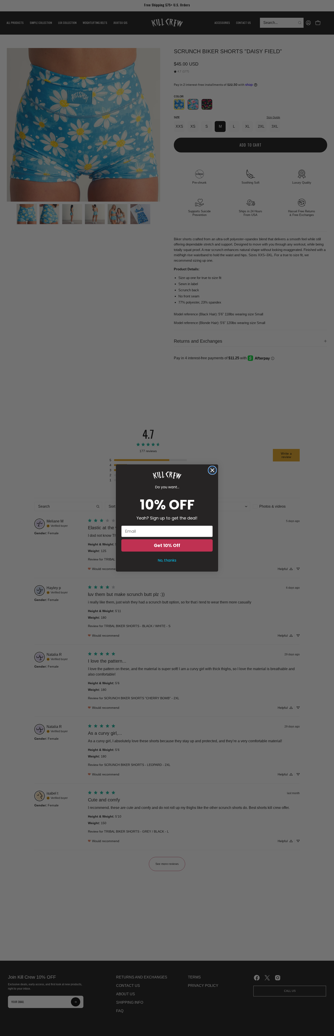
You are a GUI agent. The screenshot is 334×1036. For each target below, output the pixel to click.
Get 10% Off (167, 545)
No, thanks (167, 560)
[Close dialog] (212, 470)
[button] (167, 475)
